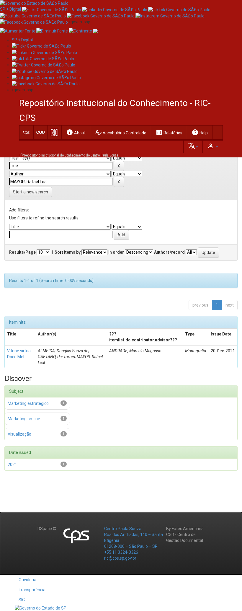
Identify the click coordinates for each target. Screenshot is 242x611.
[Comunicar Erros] (95, 30)
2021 (12, 464)
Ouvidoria (27, 579)
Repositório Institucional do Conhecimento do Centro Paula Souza (71, 155)
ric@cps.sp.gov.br (120, 558)
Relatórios (169, 132)
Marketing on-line (24, 418)
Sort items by (68, 252)
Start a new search (30, 192)
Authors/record (169, 252)
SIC (22, 599)
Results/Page (22, 252)
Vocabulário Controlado (120, 132)
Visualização (19, 434)
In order (116, 252)
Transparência (32, 589)
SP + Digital (10, 9)
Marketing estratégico (28, 403)
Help (200, 132)
